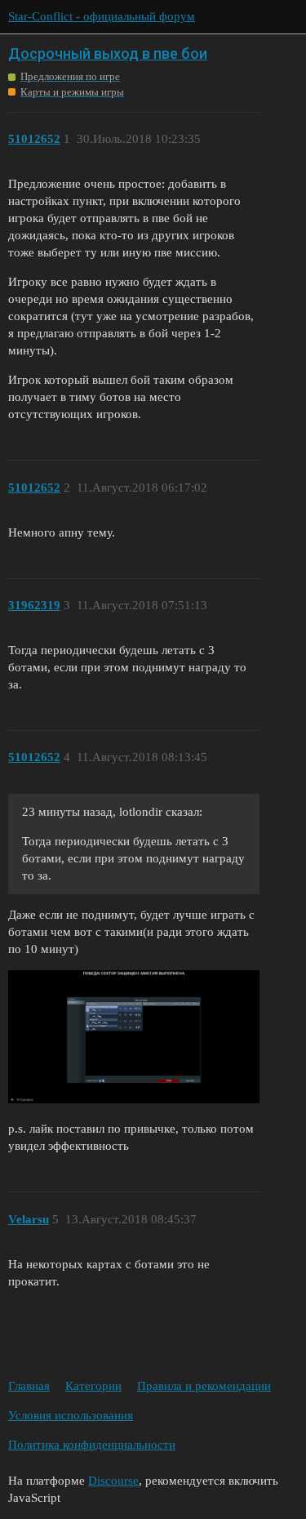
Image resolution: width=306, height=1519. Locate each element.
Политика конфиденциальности (91, 1444)
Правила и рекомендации (204, 1385)
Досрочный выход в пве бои (107, 53)
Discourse (113, 1480)
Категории (93, 1385)
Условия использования (70, 1415)
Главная (29, 1385)
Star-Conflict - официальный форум (101, 16)
